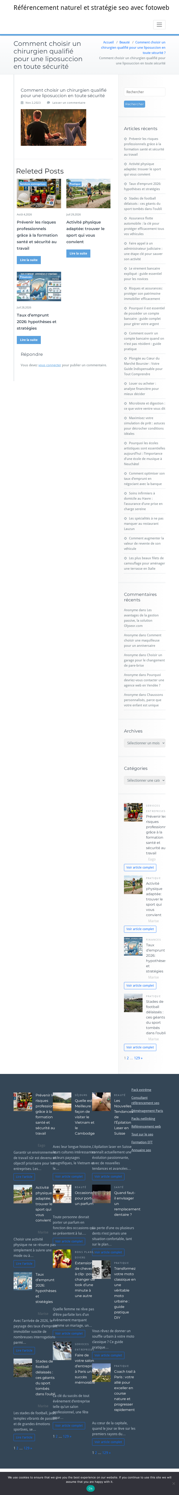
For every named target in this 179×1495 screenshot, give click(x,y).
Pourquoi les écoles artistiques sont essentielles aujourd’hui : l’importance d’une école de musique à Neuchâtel (144, 453)
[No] (173, 1483)
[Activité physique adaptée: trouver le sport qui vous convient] (88, 193)
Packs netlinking (143, 1119)
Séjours (81, 1095)
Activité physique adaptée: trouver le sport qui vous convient (142, 169)
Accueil (108, 42)
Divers (80, 1257)
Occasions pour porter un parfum (85, 1198)
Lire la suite (29, 260)
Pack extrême (141, 1090)
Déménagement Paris (147, 1111)
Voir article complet (140, 867)
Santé (119, 1187)
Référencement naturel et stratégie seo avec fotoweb (91, 7)
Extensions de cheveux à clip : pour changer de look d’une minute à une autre (85, 1279)
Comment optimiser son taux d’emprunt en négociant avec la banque (144, 478)
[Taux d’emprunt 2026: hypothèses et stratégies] (39, 286)
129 (137, 1058)
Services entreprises (33, 184)
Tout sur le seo (142, 1134)
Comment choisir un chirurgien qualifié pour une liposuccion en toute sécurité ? (133, 47)
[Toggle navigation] (159, 24)
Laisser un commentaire (69, 102)
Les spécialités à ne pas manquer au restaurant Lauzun (144, 523)
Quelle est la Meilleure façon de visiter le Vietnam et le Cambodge (85, 1117)
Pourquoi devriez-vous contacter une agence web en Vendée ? (144, 680)
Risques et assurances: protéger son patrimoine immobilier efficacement (143, 293)
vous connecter (49, 365)
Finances (26, 277)
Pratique (75, 184)
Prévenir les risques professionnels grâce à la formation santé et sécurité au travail (37, 235)
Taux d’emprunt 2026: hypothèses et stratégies (37, 322)
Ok (91, 1488)
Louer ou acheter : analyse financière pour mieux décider (141, 389)
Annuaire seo (141, 1150)
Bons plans (84, 1252)
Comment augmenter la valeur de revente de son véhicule (144, 543)
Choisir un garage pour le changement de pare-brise (144, 660)
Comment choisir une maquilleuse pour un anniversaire (142, 640)
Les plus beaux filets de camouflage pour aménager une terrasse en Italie (144, 563)
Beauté (124, 42)
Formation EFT (142, 1142)
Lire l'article (24, 1176)
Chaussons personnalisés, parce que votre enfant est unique (143, 700)
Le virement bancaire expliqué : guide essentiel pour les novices (143, 274)
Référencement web (146, 1127)
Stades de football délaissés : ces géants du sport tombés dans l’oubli (143, 203)
